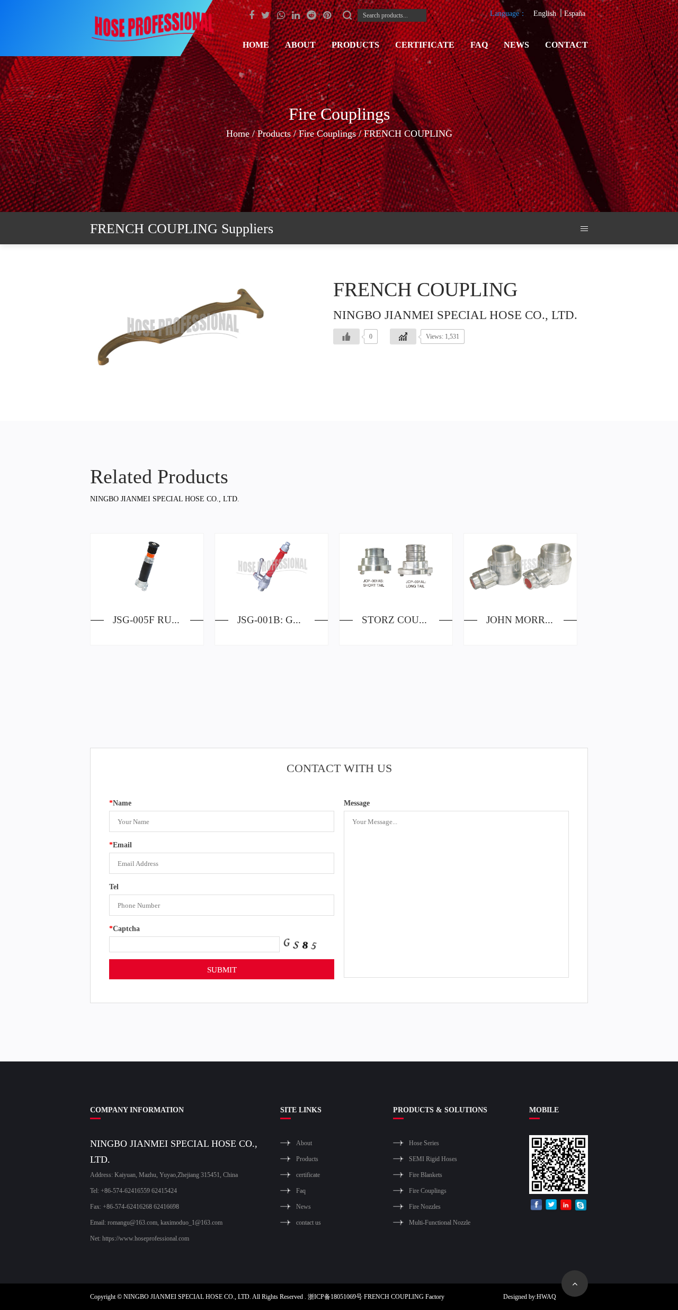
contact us (308, 1222)
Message (357, 802)
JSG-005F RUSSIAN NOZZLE (158, 619)
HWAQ (546, 1296)
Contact (566, 44)
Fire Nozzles (425, 1206)
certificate (308, 1175)
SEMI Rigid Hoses (433, 1159)
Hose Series (424, 1143)
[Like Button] (346, 336)
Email (120, 844)
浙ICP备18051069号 (335, 1296)
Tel (114, 886)
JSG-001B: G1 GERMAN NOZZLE (282, 619)
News (516, 44)
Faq (479, 44)
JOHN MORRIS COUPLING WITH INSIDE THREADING (531, 619)
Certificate (424, 44)
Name (120, 802)
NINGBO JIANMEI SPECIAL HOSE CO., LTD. (187, 1296)
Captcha (124, 928)
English (544, 12)
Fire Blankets (425, 1175)
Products (355, 44)
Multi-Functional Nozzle (439, 1222)
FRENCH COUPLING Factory (404, 1296)
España (574, 12)
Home (256, 44)
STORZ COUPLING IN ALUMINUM (407, 619)
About (300, 44)
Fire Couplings (327, 133)
